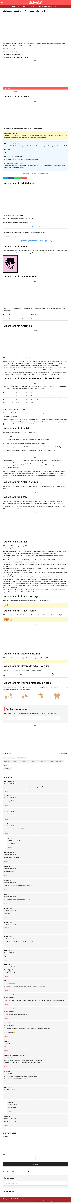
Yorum (5, 1136)
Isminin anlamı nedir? (35, 2)
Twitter (5, 178)
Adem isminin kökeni (35, 761)
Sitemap (25, 1199)
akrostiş (52, 761)
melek (5, 810)
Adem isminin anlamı (17, 761)
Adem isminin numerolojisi (44, 761)
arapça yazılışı (60, 761)
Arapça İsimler (12, 758)
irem (5, 795)
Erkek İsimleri (21, 758)
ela (5, 866)
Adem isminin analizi (8, 761)
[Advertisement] (35, 29)
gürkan (6, 908)
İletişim (11, 1199)
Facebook (11, 178)
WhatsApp (17, 178)
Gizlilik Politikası (17, 1199)
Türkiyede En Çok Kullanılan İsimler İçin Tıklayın (35, 241)
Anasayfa (5, 1172)
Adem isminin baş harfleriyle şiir (26, 761)
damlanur (7, 781)
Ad (4, 1155)
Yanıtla (6, 791)
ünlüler (6, 765)
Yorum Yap (24, 178)
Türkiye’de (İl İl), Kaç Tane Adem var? (35, 173)
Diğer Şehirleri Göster (35, 227)
